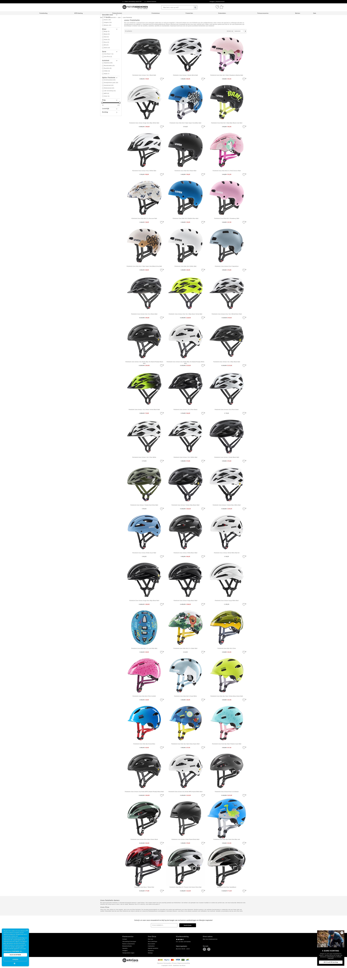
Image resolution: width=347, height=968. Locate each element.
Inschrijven (187, 925)
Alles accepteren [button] (15, 955)
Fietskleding (43, 13)
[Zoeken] (195, 7)
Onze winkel (151, 943)
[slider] (111, 102)
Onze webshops (152, 941)
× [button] (27, 930)
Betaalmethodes (127, 946)
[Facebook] (209, 949)
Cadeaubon (151, 946)
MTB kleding (78, 13)
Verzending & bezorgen (129, 941)
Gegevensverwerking (184, 963)
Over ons (150, 939)
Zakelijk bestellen (153, 948)
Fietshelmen (156, 13)
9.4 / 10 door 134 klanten (183, 941)
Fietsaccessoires (262, 13)
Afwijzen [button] (15, 959)
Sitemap (150, 953)
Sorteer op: (230, 31)
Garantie (125, 948)
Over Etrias (152, 936)
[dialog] (15, 947)
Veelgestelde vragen (128, 953)
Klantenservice (220, 1)
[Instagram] (205, 949)
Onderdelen (222, 13)
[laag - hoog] (246, 31)
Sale (314, 13)
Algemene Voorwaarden (164, 963)
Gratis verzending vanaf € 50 (133, 1)
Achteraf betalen (151, 1)
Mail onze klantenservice (210, 939)
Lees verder (23, 948)
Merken (297, 13)
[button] (15, 951)
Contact (124, 939)
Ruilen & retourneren (128, 943)
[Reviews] (179, 939)
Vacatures (151, 950)
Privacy (174, 963)
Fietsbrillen (189, 13)
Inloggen (212, 1)
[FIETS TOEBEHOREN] (135, 4)
